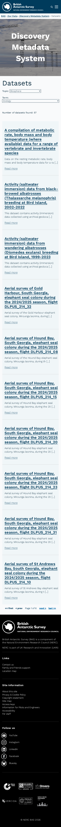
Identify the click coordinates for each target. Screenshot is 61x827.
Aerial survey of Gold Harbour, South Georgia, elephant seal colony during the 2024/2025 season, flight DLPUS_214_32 (31, 297)
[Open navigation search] (51, 7)
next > (42, 608)
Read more (11, 168)
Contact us (7, 664)
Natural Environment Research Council (28, 642)
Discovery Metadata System (34, 16)
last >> (52, 608)
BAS (3, 16)
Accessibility (8, 710)
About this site (9, 691)
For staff (6, 713)
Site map (7, 701)
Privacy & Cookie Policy (14, 694)
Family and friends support (16, 667)
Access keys (8, 704)
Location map (9, 671)
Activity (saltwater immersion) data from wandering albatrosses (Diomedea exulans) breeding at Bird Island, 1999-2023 (31, 247)
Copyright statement (13, 697)
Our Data (12, 16)
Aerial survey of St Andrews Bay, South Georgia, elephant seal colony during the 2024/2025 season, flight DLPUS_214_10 (31, 573)
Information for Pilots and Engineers (21, 707)
